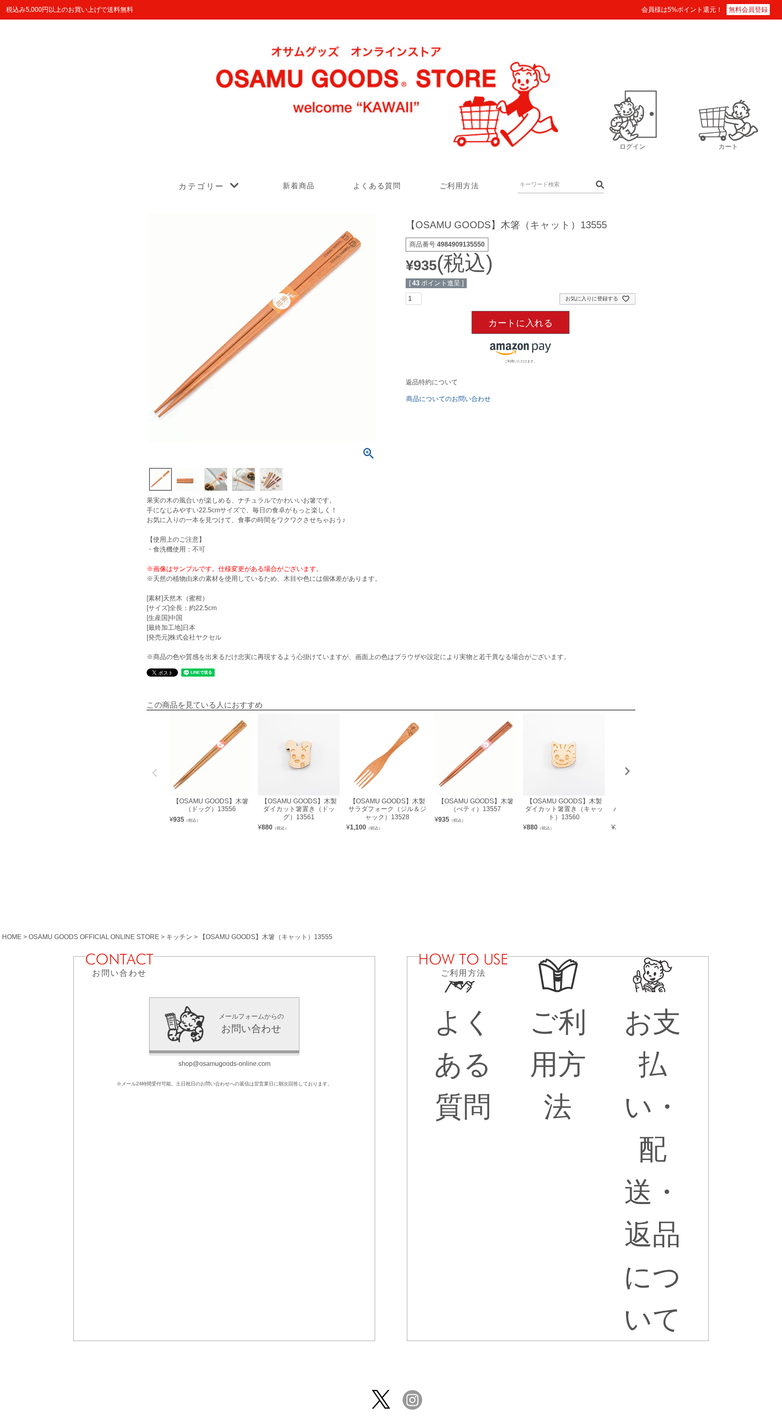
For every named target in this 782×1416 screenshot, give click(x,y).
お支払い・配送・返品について (652, 1170)
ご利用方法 (459, 186)
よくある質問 (377, 186)
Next (627, 771)
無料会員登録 (748, 9)
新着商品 (298, 186)
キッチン (179, 936)
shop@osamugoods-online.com (224, 1063)
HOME (12, 936)
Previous (155, 773)
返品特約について (432, 382)
